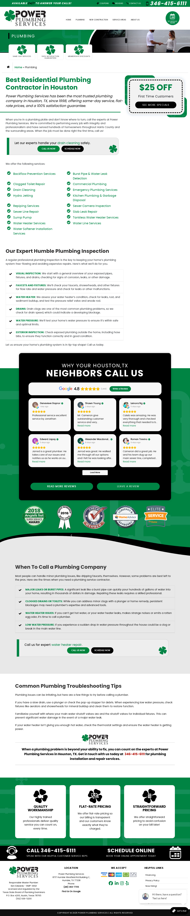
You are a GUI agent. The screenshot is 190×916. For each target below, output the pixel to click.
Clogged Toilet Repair (29, 184)
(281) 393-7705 (71, 887)
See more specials (155, 105)
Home (68, 20)
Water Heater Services (29, 223)
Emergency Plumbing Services (95, 189)
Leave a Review (128, 486)
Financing (150, 875)
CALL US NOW (48, 149)
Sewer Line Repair (26, 211)
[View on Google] (35, 405)
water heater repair (67, 644)
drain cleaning (68, 143)
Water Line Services (87, 223)
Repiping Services (26, 206)
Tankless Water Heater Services (95, 217)
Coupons (104, 3)
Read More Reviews (61, 486)
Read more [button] (84, 426)
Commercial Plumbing (90, 184)
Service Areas (119, 20)
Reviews (119, 3)
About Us (135, 20)
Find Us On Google (71, 891)
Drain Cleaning (24, 189)
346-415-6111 (167, 3)
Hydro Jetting (23, 195)
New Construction (98, 20)
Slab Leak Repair (85, 211)
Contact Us (135, 3)
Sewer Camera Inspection (92, 206)
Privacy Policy (152, 880)
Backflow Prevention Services (34, 173)
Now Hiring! (151, 886)
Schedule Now (173, 22)
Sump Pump (22, 217)
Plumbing (80, 20)
